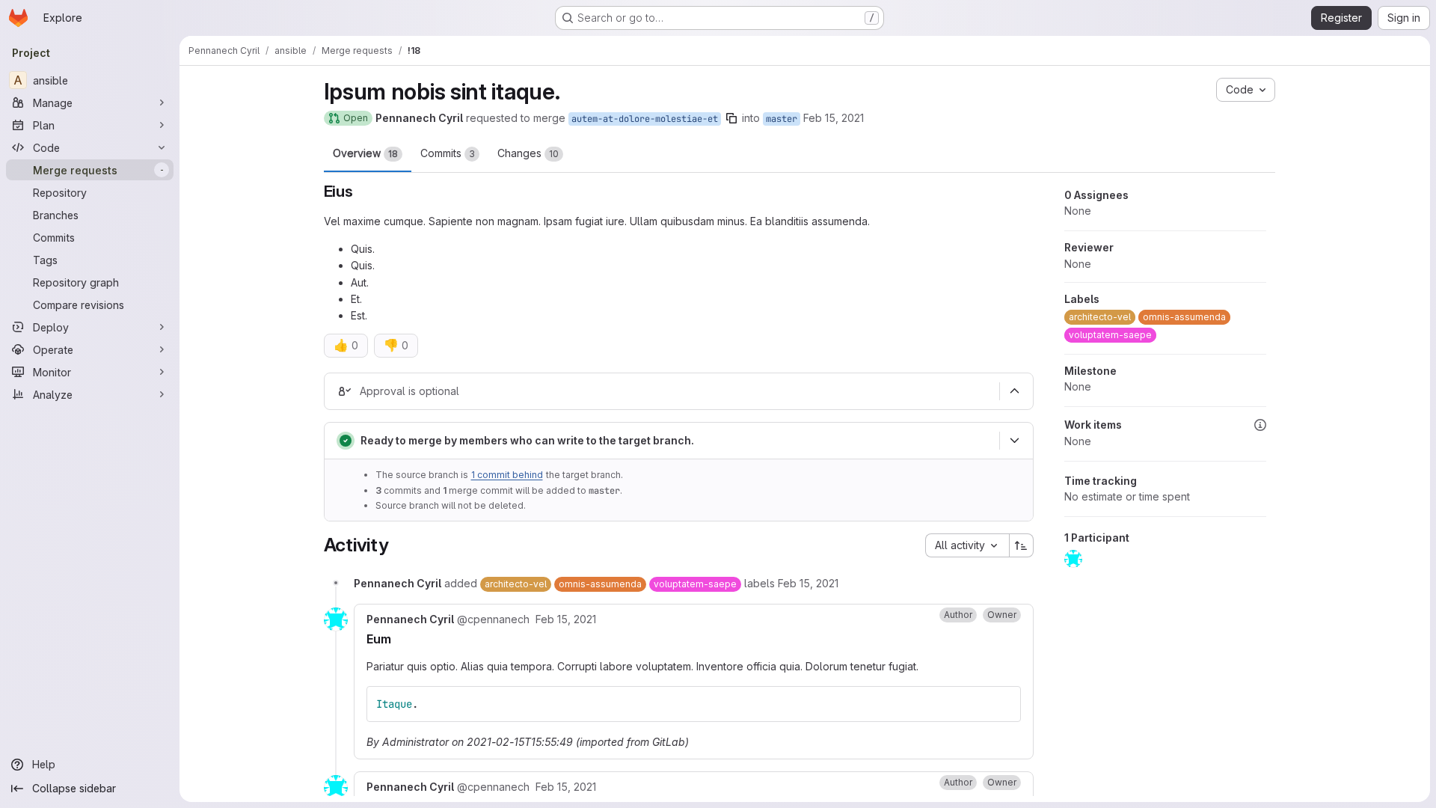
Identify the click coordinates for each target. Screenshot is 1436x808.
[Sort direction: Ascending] (1022, 545)
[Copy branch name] (731, 118)
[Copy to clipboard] (1003, 704)
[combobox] (967, 545)
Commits (447, 153)
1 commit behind (507, 474)
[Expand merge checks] (1015, 441)
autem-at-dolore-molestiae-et (644, 119)
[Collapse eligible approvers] (1015, 391)
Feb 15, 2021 (833, 117)
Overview (365, 153)
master (781, 119)
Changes (528, 153)
